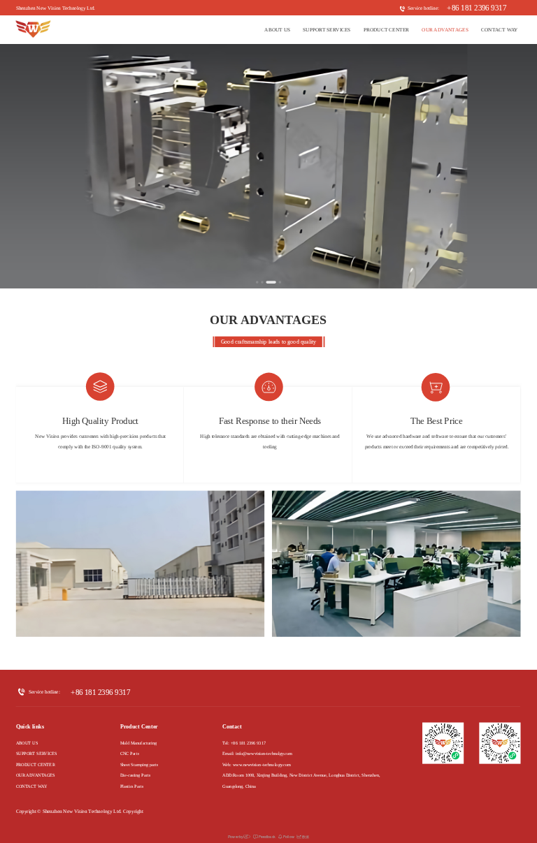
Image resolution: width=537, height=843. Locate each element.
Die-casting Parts (135, 775)
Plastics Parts (131, 786)
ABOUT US (277, 30)
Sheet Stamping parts (139, 765)
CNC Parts (129, 754)
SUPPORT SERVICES (326, 30)
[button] (257, 282)
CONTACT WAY (499, 30)
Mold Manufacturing (138, 743)
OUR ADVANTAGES (445, 30)
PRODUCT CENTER (387, 30)
